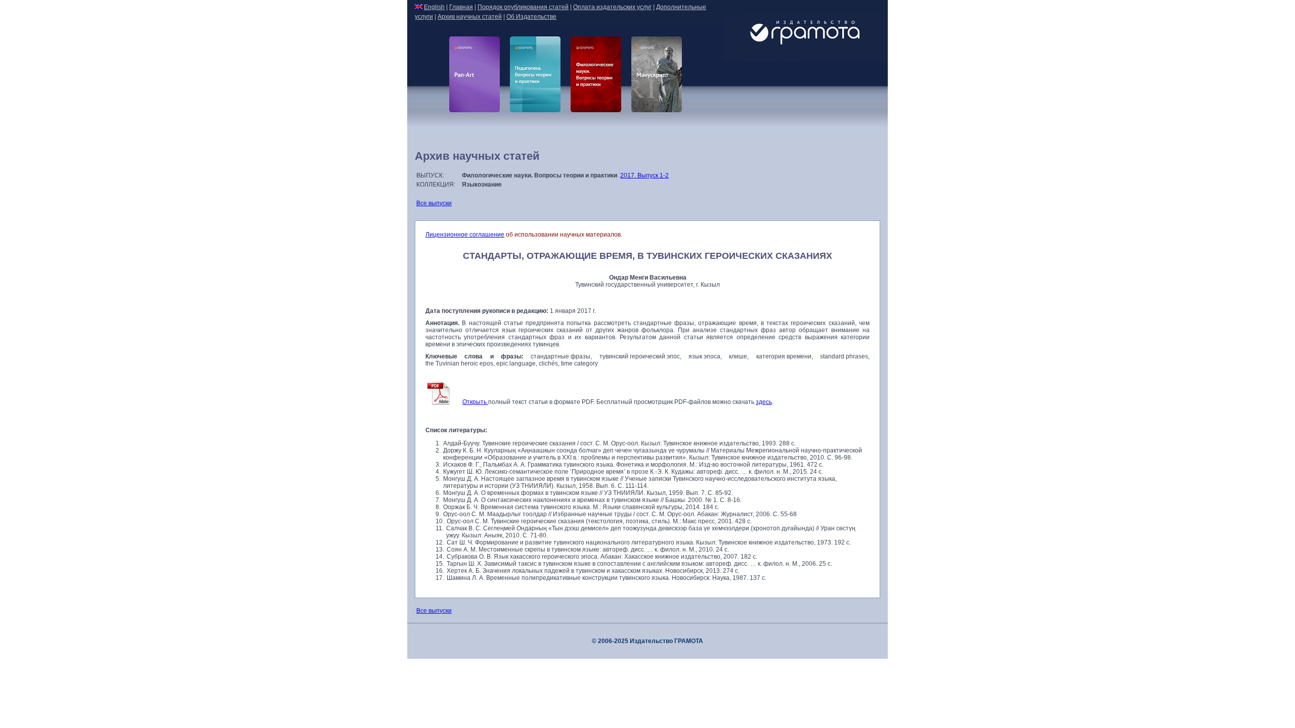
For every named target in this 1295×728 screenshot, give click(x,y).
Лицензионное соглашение (464, 234)
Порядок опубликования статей (523, 7)
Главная (461, 7)
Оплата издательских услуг (612, 7)
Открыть (475, 401)
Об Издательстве (531, 16)
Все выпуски (434, 203)
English (434, 7)
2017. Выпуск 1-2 (644, 175)
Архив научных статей (470, 16)
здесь (764, 401)
